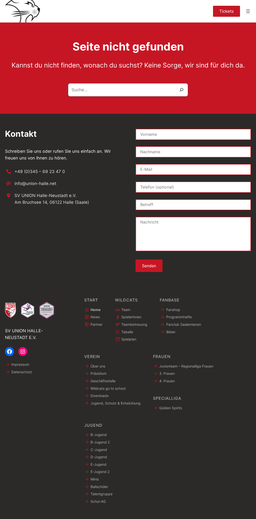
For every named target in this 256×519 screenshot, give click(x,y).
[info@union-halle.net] (30, 183)
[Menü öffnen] (248, 11)
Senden (149, 266)
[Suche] (181, 89)
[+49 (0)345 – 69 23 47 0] (35, 171)
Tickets (226, 11)
